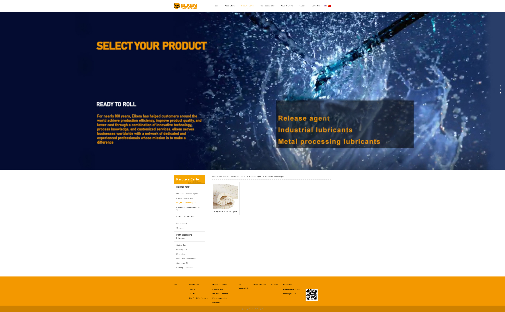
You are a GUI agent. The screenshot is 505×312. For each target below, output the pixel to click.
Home (216, 6)
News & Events (287, 6)
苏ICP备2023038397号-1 (252, 309)
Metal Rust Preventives (186, 259)
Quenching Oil (182, 263)
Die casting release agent (187, 194)
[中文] (329, 6)
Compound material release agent (188, 208)
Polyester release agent (186, 203)
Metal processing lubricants (184, 236)
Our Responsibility (267, 6)
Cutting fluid (181, 245)
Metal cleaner (182, 254)
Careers (302, 6)
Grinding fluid (181, 249)
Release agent (183, 187)
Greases (179, 228)
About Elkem (230, 6)
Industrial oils (181, 223)
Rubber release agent (185, 198)
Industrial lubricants (185, 216)
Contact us (316, 6)
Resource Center (247, 6)
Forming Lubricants (184, 267)
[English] (325, 6)
